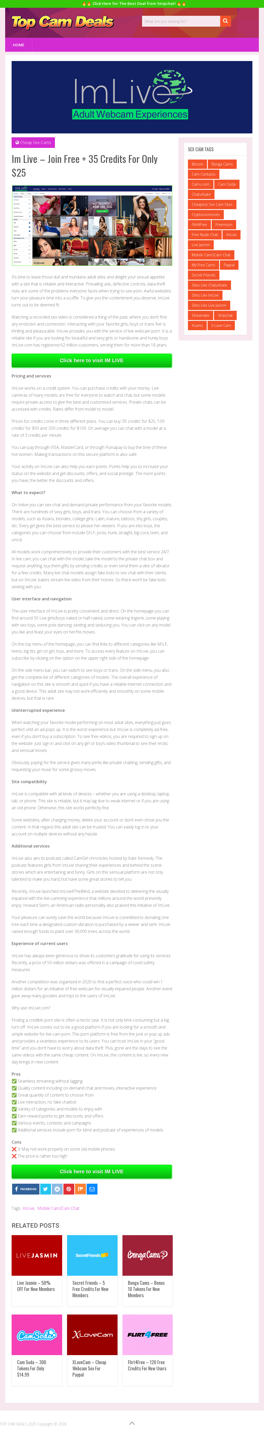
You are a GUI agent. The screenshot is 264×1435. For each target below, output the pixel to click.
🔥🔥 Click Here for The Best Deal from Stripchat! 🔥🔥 (134, 3)
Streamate (200, 315)
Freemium (224, 224)
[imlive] (92, 265)
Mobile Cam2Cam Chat (58, 1208)
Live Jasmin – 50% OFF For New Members (36, 1285)
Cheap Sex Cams (35, 142)
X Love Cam (221, 325)
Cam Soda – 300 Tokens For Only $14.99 (31, 1368)
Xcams (197, 325)
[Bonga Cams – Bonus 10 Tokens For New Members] (147, 1255)
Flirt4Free (199, 224)
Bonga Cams (222, 164)
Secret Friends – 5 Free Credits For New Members (90, 1288)
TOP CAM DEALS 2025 (18, 1424)
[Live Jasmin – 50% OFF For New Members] (37, 1255)
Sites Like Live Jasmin (209, 305)
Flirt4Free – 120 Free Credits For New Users (147, 1365)
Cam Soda (227, 184)
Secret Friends (204, 275)
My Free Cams (203, 264)
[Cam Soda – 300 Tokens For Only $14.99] (37, 1335)
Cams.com (201, 184)
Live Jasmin (201, 244)
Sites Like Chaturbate (209, 285)
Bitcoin (197, 164)
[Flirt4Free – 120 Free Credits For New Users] (147, 1335)
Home (18, 44)
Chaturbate (201, 194)
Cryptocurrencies (206, 214)
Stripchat (225, 315)
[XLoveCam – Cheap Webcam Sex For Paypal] (92, 1335)
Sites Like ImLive (205, 295)
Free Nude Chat (205, 234)
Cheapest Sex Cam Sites (212, 204)
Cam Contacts (204, 174)
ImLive (28, 1208)
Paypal (229, 264)
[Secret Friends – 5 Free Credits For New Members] (92, 1255)
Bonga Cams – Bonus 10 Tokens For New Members (146, 1288)
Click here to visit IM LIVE (91, 360)
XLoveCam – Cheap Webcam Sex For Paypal (89, 1368)
